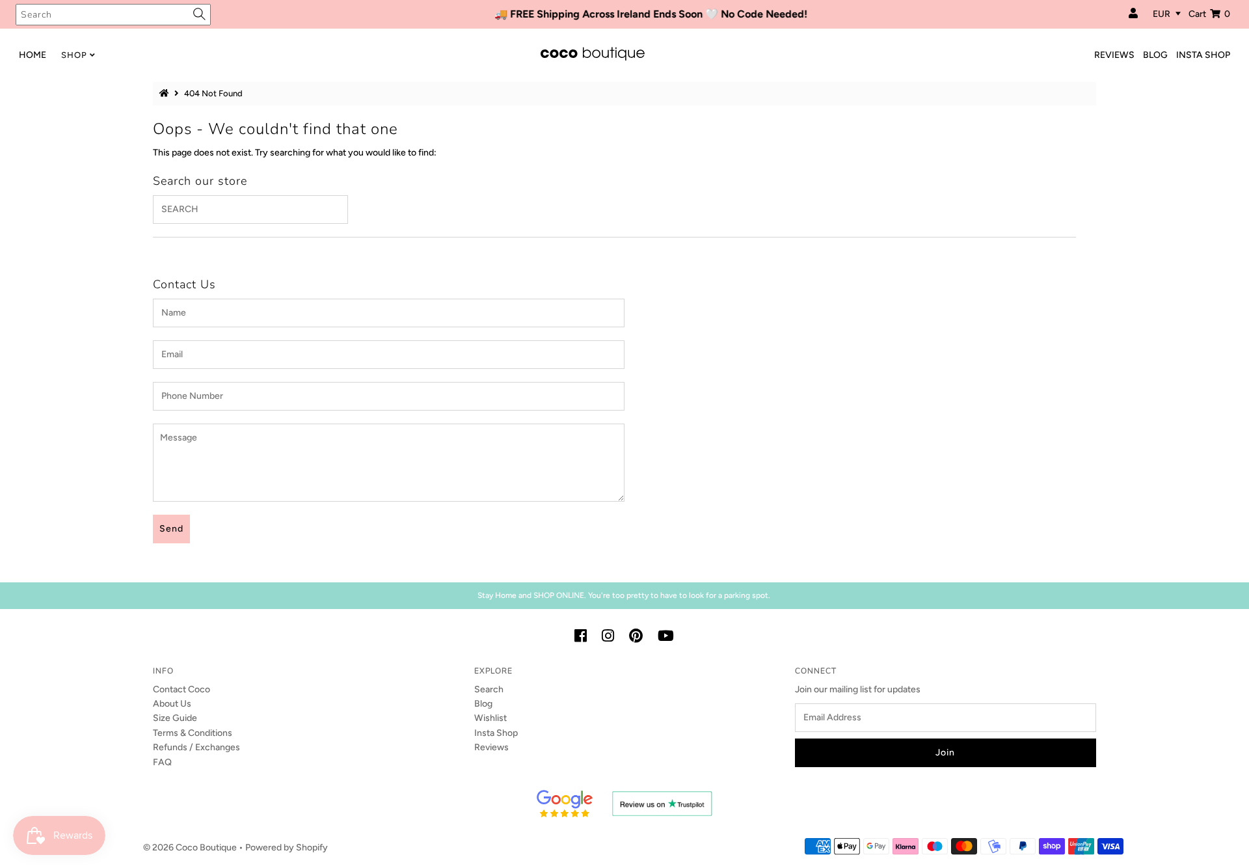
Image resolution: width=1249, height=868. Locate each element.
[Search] (199, 14)
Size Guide (175, 718)
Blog (483, 703)
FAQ (162, 762)
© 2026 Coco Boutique (190, 847)
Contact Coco (181, 689)
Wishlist (490, 718)
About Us (172, 703)
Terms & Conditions (192, 733)
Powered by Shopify (286, 847)
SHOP (74, 55)
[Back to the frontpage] (165, 93)
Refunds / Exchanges (196, 747)
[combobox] (113, 14)
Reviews (491, 747)
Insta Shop (496, 733)
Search (489, 689)
